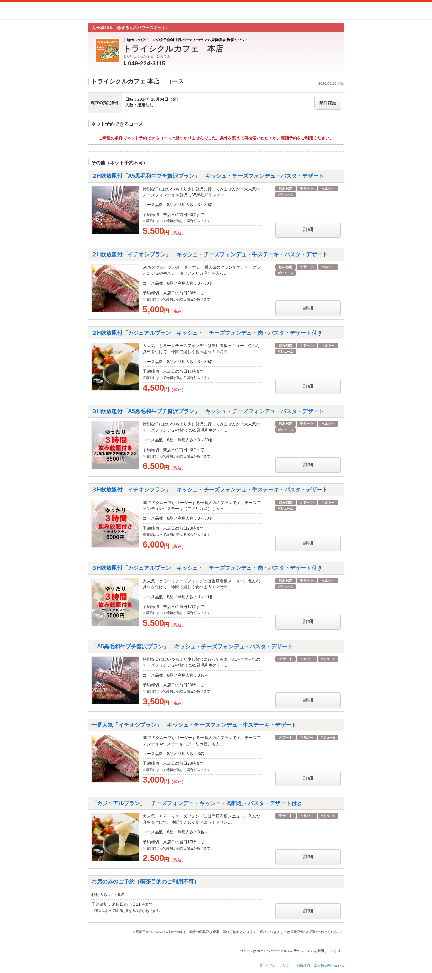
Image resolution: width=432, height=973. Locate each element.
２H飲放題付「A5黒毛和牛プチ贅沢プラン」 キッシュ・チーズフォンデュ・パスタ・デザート (207, 176)
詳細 (308, 229)
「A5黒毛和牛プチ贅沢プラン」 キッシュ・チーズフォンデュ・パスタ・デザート (192, 646)
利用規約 (303, 965)
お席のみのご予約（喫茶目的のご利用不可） (145, 881)
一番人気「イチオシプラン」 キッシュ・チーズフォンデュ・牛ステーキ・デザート (194, 725)
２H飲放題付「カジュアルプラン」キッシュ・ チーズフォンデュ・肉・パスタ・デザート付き (206, 333)
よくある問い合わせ (329, 965)
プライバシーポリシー (276, 965)
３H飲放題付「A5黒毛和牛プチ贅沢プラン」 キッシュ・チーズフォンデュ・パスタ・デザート (207, 411)
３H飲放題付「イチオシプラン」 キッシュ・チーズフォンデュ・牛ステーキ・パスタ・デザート (209, 489)
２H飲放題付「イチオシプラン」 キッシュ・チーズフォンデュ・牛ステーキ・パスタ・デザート (209, 254)
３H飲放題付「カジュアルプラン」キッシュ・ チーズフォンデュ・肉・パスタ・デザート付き (206, 568)
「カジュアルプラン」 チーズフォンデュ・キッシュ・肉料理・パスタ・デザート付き (196, 803)
